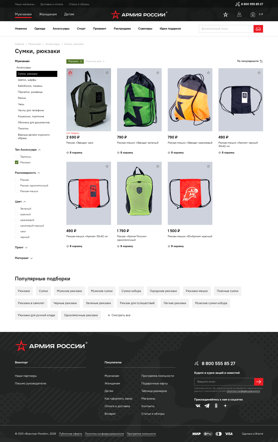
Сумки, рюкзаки (27, 73)
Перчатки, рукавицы (30, 92)
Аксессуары (23, 67)
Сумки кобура (131, 291)
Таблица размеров (154, 391)
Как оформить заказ (118, 398)
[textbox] (226, 29)
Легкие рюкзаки (175, 303)
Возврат (110, 413)
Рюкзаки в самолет (31, 303)
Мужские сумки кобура (211, 303)
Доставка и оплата (51, 4)
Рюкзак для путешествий (137, 303)
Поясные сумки (227, 291)
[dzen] (225, 405)
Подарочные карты (154, 383)
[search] (258, 29)
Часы (21, 104)
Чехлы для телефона (31, 110)
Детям (109, 391)
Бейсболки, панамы (30, 86)
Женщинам (112, 383)
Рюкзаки (24, 291)
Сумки (43, 291)
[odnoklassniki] (216, 405)
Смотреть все (121, 315)
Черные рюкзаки (65, 303)
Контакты (148, 406)
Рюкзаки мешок (197, 291)
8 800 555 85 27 (252, 4)
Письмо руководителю (30, 383)
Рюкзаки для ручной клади (36, 315)
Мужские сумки (102, 291)
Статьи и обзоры (79, 4)
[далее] (258, 382)
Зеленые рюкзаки (98, 303)
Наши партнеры (26, 376)
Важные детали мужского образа (34, 136)
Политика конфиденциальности (104, 433)
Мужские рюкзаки (69, 291)
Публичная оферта (70, 433)
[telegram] (207, 405)
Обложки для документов (34, 122)
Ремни (22, 98)
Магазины (148, 398)
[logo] (139, 14)
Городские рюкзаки (163, 291)
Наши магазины (24, 4)
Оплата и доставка (117, 406)
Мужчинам (112, 376)
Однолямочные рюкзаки (81, 315)
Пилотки (23, 128)
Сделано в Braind (252, 433)
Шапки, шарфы (27, 79)
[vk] (198, 405)
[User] (239, 14)
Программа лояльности (157, 376)
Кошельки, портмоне (31, 116)
